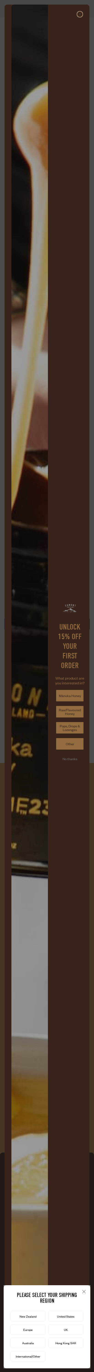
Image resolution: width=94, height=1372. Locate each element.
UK (66, 1330)
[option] (28, 1316)
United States (65, 1316)
